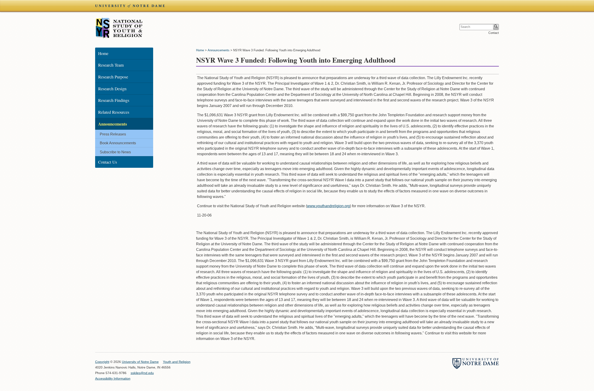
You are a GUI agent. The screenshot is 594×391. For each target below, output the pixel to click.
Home (200, 50)
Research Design (112, 88)
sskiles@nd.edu (142, 373)
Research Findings (113, 100)
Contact (493, 33)
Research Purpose (113, 77)
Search (495, 27)
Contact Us (107, 162)
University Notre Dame (130, 6)
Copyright (102, 362)
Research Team (111, 65)
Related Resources (113, 112)
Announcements (218, 50)
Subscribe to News (115, 152)
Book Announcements (118, 143)
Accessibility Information (112, 378)
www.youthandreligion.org (328, 206)
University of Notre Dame (140, 362)
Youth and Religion (119, 27)
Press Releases (113, 134)
